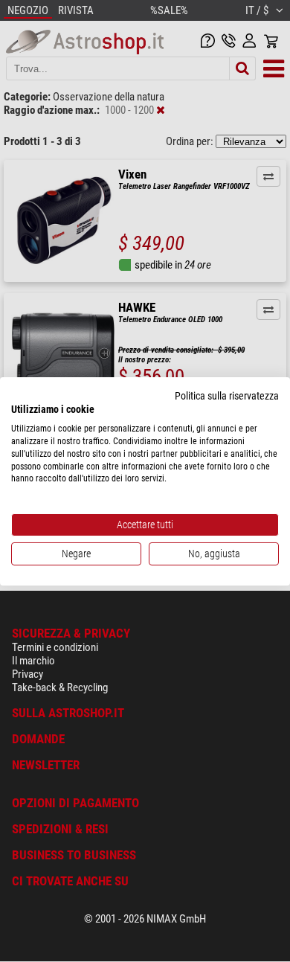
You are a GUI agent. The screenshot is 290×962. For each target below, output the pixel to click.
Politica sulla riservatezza (227, 395)
